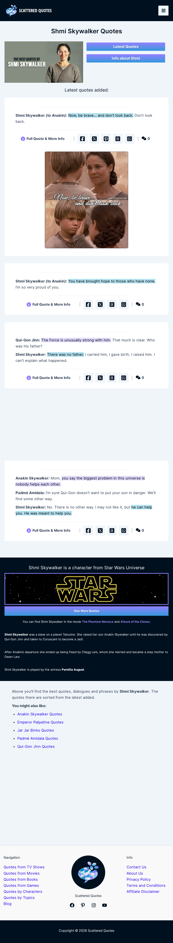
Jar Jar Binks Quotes (35, 730)
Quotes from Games (21, 885)
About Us (135, 873)
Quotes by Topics (19, 897)
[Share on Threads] (118, 139)
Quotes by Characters (23, 891)
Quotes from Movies (22, 873)
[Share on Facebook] (82, 139)
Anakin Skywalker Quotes (39, 714)
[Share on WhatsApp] (129, 139)
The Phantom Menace (98, 621)
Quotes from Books (21, 879)
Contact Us (136, 867)
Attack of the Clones (135, 621)
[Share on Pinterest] (106, 139)
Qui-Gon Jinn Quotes (36, 746)
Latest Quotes (126, 46)
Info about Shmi (126, 58)
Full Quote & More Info (46, 139)
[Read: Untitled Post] (86, 200)
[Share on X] (94, 139)
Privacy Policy (139, 879)
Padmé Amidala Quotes (37, 738)
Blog (7, 903)
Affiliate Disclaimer (143, 891)
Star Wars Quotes (86, 611)
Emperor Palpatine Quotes (40, 722)
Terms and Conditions (146, 885)
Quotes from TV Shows (24, 867)
